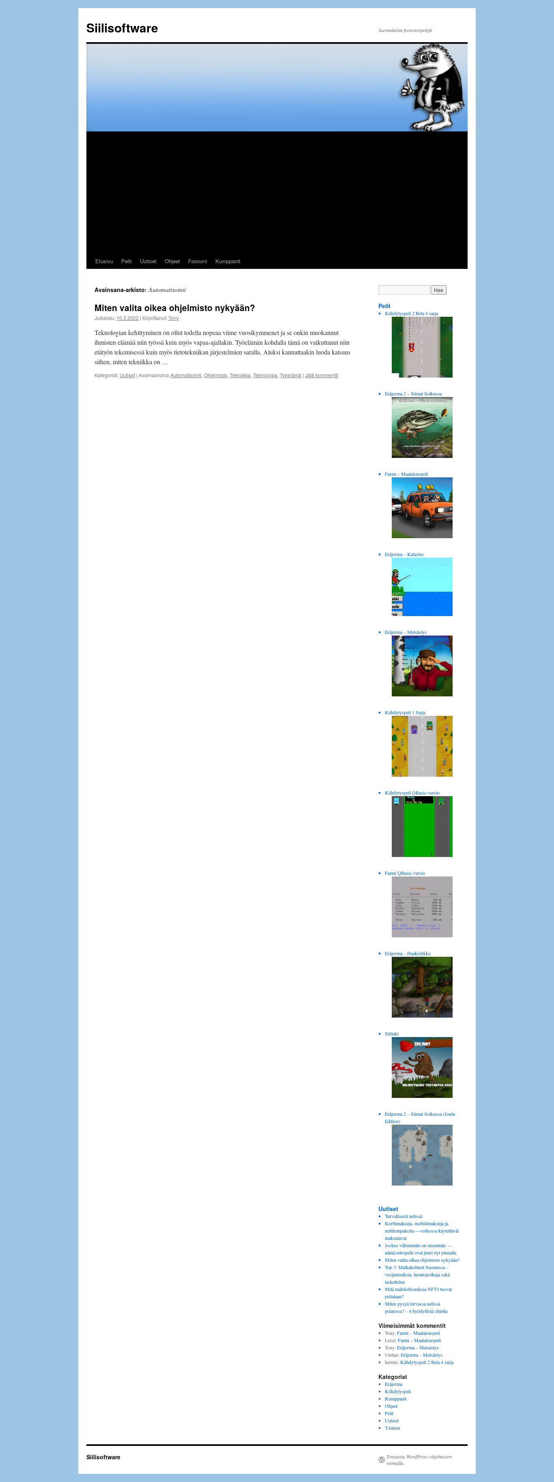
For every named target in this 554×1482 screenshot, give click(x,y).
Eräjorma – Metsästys (418, 1347)
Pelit (126, 261)
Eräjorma (393, 1384)
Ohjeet (172, 261)
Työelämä (290, 375)
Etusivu (104, 261)
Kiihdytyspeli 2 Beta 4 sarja (426, 1362)
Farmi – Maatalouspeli (418, 1333)
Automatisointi (186, 375)
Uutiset (148, 261)
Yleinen (392, 1427)
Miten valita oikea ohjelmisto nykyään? (174, 307)
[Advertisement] (277, 192)
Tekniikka (240, 375)
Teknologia (265, 375)
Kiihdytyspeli (398, 1391)
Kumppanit (227, 261)
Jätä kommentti (321, 375)
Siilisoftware (122, 27)
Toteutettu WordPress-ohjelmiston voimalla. (419, 1459)
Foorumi (197, 261)
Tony (173, 317)
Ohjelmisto (216, 375)
